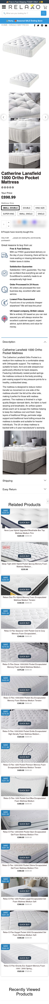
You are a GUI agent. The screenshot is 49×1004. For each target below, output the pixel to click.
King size (40, 208)
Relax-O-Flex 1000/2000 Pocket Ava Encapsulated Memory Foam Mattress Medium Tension (24, 699)
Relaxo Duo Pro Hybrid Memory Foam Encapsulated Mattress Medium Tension (24, 598)
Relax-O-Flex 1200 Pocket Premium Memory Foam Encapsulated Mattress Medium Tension (24, 766)
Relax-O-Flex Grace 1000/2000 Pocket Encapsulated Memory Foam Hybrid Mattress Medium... (25, 665)
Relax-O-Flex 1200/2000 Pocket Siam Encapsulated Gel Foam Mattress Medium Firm (24, 833)
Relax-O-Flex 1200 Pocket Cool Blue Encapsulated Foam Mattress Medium (25, 799)
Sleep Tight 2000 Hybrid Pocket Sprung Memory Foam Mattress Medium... (24, 565)
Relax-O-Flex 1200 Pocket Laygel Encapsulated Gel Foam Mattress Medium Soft (24, 900)
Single (41, 213)
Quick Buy (25, 522)
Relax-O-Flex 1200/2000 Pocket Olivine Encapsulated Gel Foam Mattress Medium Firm (24, 866)
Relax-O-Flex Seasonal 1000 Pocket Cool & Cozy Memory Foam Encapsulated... (24, 632)
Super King (8, 213)
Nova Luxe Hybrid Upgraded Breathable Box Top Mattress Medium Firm (24, 531)
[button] (7, 187)
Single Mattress (19, 24)
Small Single (26, 213)
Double (26, 208)
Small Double (10, 208)
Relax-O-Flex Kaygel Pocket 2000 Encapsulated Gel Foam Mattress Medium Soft (24, 933)
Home (4, 24)
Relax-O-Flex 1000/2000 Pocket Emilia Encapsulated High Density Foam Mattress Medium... (24, 732)
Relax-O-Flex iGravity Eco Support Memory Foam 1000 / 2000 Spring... (24, 967)
